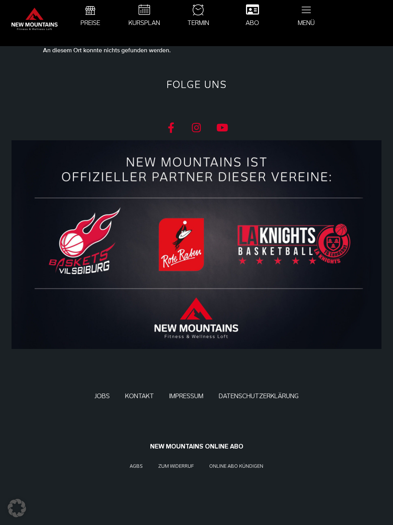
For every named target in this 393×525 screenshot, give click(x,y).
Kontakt (139, 396)
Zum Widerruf (176, 466)
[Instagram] (197, 127)
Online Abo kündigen (236, 466)
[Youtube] (222, 127)
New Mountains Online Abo (196, 446)
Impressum (186, 396)
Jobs (102, 396)
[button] (17, 508)
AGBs (136, 466)
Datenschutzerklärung (259, 396)
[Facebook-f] (171, 127)
